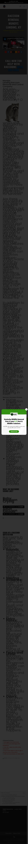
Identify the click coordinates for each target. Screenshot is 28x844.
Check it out (14, 431)
